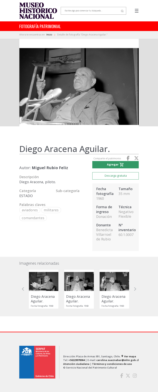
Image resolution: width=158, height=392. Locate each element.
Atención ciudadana (76, 364)
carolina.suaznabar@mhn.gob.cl (117, 360)
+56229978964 (76, 360)
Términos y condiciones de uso (112, 364)
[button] (23, 289)
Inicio (49, 34)
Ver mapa (128, 356)
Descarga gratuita (115, 175)
